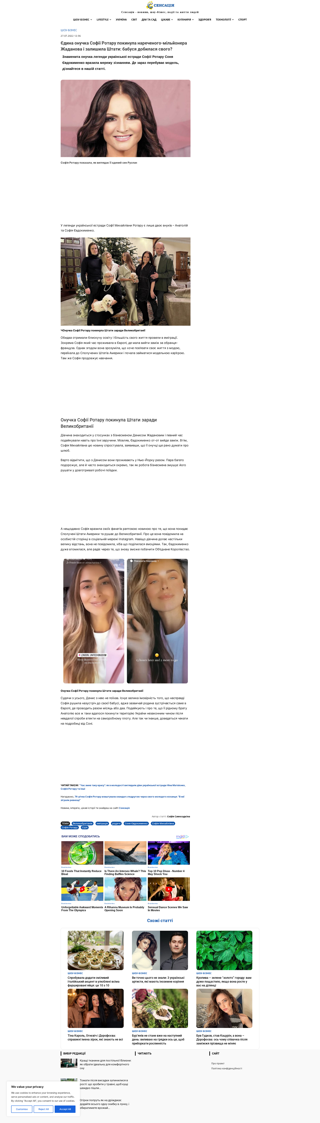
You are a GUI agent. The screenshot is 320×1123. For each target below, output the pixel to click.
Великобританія (82, 823)
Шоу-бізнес (69, 30)
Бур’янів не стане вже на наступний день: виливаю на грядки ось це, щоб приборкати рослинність (158, 1039)
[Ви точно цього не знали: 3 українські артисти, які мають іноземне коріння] (160, 950)
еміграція (102, 823)
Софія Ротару (70, 827)
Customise (22, 1109)
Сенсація (124, 807)
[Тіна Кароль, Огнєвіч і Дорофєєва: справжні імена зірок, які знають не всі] (96, 1008)
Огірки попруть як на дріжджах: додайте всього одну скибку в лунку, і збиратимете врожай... (104, 1103)
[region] (43, 1098)
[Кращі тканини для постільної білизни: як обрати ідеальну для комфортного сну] (69, 1063)
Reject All (43, 1109)
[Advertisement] (125, 196)
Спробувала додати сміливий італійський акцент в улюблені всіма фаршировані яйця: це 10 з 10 (94, 981)
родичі (116, 823)
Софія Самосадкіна (178, 816)
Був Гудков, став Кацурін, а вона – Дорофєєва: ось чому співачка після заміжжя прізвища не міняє (222, 1039)
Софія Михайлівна (163, 823)
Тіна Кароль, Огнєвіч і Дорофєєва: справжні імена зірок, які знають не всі (95, 1037)
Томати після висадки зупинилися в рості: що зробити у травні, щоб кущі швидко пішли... (104, 1084)
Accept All (65, 1109)
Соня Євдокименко (136, 823)
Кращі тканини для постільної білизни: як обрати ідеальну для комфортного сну (105, 1064)
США (85, 827)
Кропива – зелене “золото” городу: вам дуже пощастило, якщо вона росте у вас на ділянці (224, 981)
